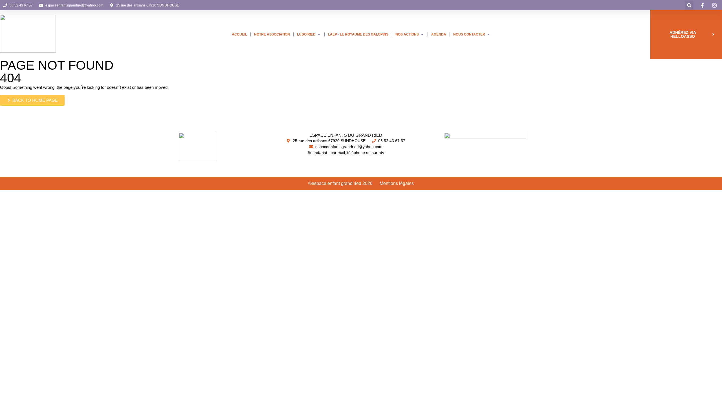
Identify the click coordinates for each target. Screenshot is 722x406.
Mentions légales (397, 183)
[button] (689, 5)
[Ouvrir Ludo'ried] (319, 34)
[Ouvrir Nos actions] (422, 34)
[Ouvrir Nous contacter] (488, 34)
